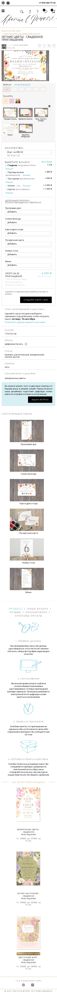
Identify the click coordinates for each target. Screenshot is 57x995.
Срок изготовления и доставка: (25, 309)
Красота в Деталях (11, 30)
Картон (11, 189)
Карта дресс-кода (14, 229)
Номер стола (11, 250)
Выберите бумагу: (18, 162)
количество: (14, 148)
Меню (8, 261)
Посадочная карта (14, 240)
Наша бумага (37, 609)
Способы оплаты (28, 616)
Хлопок (11, 185)
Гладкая (12, 165)
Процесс (16, 609)
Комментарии (36, 612)
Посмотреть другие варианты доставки (25, 322)
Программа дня (13, 208)
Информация (22, 85)
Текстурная (13, 178)
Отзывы (15, 612)
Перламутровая (15, 172)
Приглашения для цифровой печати (22, 33)
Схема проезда (13, 218)
